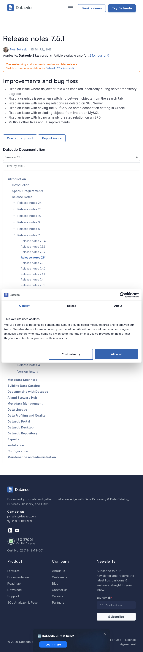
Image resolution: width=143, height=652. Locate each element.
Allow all (116, 354)
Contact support (20, 138)
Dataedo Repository (22, 433)
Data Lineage (17, 409)
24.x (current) (99, 55)
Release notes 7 (28, 235)
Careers (57, 596)
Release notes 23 (29, 209)
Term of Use (112, 640)
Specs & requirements (27, 191)
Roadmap (14, 583)
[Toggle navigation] (70, 8)
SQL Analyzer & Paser (23, 602)
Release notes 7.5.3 (33, 246)
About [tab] (118, 305)
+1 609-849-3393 (22, 521)
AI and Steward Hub (22, 397)
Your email (104, 597)
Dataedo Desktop (20, 427)
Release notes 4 (28, 365)
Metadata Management (25, 403)
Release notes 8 (28, 229)
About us (58, 571)
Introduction (16, 179)
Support (13, 596)
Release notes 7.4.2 (33, 268)
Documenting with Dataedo (27, 391)
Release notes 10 (29, 216)
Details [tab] (71, 305)
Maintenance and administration (31, 457)
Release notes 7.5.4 (33, 241)
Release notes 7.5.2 (33, 252)
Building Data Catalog (23, 386)
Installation (15, 445)
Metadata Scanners (22, 380)
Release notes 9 (28, 222)
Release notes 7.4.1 (33, 274)
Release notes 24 (29, 203)
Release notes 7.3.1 (33, 285)
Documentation (18, 577)
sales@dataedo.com (24, 516)
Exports (13, 439)
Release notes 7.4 (32, 279)
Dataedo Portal (18, 421)
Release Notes (22, 197)
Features (13, 571)
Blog (55, 583)
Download (14, 590)
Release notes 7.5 (32, 262)
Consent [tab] (24, 305)
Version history (28, 371)
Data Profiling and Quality (26, 415)
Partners (58, 602)
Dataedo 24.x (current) (60, 68)
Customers (59, 577)
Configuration (17, 451)
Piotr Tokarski (18, 49)
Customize (69, 354)
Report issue (52, 138)
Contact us (59, 590)
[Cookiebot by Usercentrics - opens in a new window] (122, 295)
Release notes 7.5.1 (33, 257)
